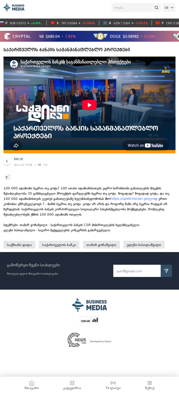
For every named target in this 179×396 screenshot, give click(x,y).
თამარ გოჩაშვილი (101, 244)
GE (166, 7)
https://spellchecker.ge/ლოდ (133, 199)
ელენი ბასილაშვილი (144, 244)
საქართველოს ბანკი (59, 244)
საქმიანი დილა (19, 244)
